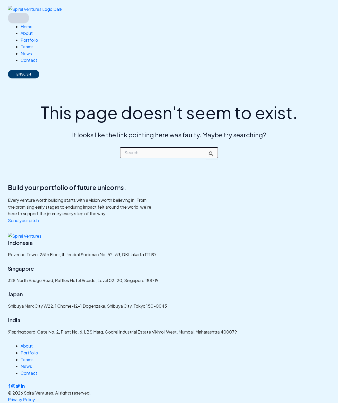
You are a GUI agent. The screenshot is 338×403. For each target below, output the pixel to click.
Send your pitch (23, 220)
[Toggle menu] (18, 18)
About (27, 33)
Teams (27, 46)
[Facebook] (9, 386)
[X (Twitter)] (18, 386)
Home (26, 26)
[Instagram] (13, 386)
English (23, 74)
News (26, 53)
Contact (29, 60)
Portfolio (29, 40)
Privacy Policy (21, 399)
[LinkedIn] (23, 386)
